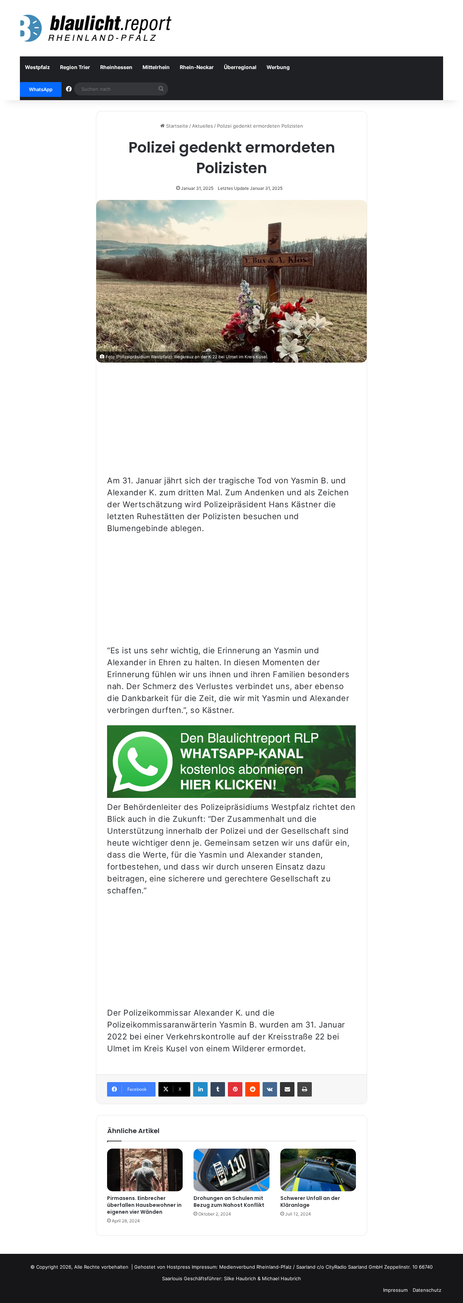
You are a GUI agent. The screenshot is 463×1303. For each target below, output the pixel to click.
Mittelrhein (156, 67)
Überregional (240, 67)
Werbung (278, 67)
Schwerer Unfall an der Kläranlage (310, 1202)
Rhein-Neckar (197, 67)
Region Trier (75, 67)
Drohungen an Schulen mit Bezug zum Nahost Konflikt (229, 1202)
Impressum (395, 1290)
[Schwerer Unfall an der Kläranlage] (318, 1170)
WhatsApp (40, 89)
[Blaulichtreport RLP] (96, 28)
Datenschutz (427, 1290)
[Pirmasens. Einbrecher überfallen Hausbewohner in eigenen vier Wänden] (145, 1170)
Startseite (176, 126)
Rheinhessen (116, 67)
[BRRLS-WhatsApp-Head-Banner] (231, 795)
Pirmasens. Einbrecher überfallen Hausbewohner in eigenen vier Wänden (144, 1205)
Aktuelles (202, 126)
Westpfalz (37, 67)
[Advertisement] (231, 424)
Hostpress (178, 1267)
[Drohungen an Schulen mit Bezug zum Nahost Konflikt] (231, 1170)
